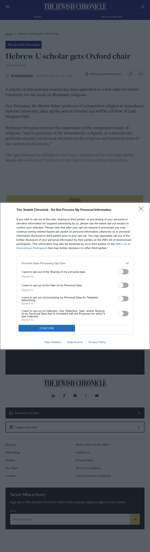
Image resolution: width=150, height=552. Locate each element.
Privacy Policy (97, 342)
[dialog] (75, 276)
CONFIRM (47, 328)
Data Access (75, 342)
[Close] (142, 210)
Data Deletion (53, 342)
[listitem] (75, 263)
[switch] (123, 271)
